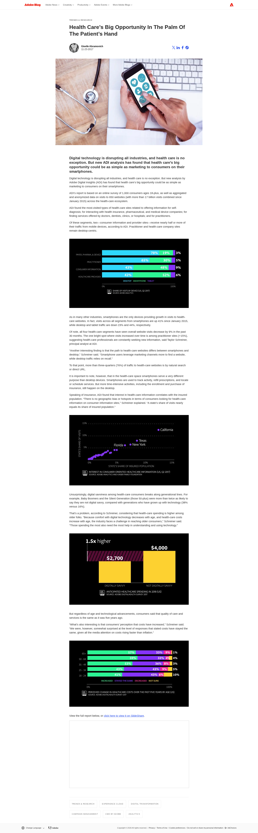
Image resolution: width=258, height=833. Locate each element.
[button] (33, 828)
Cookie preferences (177, 828)
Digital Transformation (145, 804)
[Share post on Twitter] (173, 48)
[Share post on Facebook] (182, 48)
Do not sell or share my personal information (205, 828)
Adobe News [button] (51, 5)
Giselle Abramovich (92, 46)
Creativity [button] (67, 5)
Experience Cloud (112, 804)
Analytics (134, 814)
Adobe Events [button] (100, 5)
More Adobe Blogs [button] (121, 5)
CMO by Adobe (113, 814)
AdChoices (232, 828)
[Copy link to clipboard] (187, 48)
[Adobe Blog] (34, 4)
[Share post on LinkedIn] (178, 48)
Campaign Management (85, 814)
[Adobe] (232, 4)
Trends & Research (80, 20)
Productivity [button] (82, 5)
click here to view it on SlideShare (124, 715)
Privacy (152, 828)
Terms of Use (162, 828)
